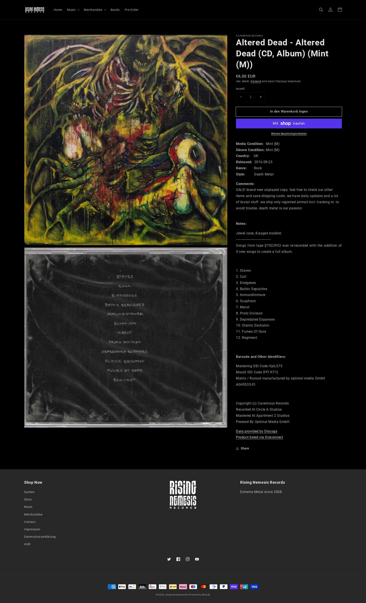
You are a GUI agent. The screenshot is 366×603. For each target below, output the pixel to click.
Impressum (32, 529)
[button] (321, 9)
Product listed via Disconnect (259, 437)
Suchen (29, 492)
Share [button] (245, 448)
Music (28, 507)
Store (28, 499)
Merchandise (33, 514)
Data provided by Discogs (256, 431)
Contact (30, 522)
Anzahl (240, 88)
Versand (256, 81)
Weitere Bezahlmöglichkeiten (289, 133)
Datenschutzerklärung (40, 536)
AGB (27, 544)
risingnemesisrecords (176, 594)
